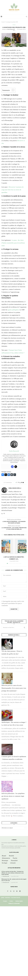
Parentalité (14, 860)
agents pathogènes (13, 310)
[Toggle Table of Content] (12, 90)
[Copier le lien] (14, 474)
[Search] (26, 16)
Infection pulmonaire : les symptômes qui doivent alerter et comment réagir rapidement (13, 796)
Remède (11, 855)
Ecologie (4, 863)
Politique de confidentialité (14, 903)
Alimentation (6, 858)
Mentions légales (19, 901)
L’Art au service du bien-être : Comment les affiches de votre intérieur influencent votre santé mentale (12, 873)
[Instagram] (12, 466)
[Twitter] (15, 466)
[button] (2, 550)
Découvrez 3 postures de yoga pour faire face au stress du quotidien (12, 189)
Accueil (3, 22)
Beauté (4, 855)
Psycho (15, 858)
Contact (11, 901)
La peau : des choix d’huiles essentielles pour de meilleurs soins (13, 242)
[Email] (11, 474)
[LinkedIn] (8, 474)
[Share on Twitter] (20, 482)
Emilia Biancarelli (11, 29)
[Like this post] (16, 482)
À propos (5, 901)
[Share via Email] (23, 482)
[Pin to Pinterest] (21, 482)
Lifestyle (13, 863)
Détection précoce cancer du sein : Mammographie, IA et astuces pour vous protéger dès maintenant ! (13, 688)
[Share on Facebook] (18, 482)
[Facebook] (2, 474)
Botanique (5, 860)
